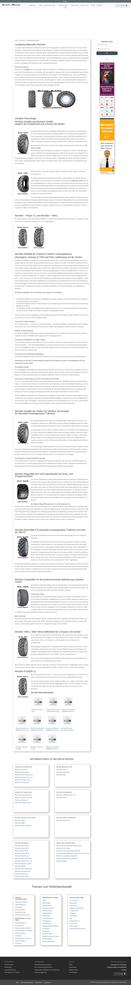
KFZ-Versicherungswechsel (43, 967)
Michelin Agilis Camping (23, 825)
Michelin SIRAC (20, 866)
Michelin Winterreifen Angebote (67, 858)
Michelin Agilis (20, 823)
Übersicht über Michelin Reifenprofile (69, 845)
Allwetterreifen (47, 910)
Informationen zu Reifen (12, 972)
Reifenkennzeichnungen (50, 936)
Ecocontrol (73, 923)
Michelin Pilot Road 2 (22, 856)
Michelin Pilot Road (21, 851)
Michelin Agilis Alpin (63, 820)
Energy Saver (74, 910)
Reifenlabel (8, 967)
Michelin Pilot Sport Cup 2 (24, 777)
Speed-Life (73, 905)
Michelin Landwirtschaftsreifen (66, 856)
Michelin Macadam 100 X (23, 863)
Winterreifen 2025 (50, 5)
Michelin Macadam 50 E (23, 871)
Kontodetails (73, 972)
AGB (17, 982)
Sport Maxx (73, 916)
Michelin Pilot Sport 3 (22, 772)
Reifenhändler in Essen (23, 938)
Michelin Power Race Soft (23, 861)
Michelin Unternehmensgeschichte (68, 851)
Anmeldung (72, 967)
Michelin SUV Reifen (63, 848)
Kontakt (93, 5)
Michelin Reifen (61, 861)
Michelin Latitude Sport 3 (23, 795)
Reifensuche (46, 921)
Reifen (41, 5)
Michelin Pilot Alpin (62, 772)
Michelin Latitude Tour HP (23, 797)
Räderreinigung (20, 904)
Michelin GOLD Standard (23, 869)
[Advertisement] (65, 21)
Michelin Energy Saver (22, 780)
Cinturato (73, 913)
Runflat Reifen (47, 934)
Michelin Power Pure (22, 848)
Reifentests (32, 5)
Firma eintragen (121, 5)
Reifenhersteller (63, 5)
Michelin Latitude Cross (23, 802)
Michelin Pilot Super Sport (24, 775)
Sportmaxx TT (74, 900)
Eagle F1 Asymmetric (77, 908)
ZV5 (71, 918)
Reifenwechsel (47, 939)
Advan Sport (74, 926)
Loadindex (46, 928)
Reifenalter (46, 931)
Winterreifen (46, 903)
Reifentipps (46, 916)
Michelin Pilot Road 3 (22, 845)
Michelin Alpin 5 (61, 769)
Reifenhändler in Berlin (23, 928)
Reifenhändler (47, 913)
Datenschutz (38, 982)
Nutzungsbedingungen (26, 982)
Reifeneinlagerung (40, 972)
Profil (64, 1)
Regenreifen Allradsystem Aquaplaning (47, 970)
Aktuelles (99, 5)
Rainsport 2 (73, 903)
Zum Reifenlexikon (48, 941)
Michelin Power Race (22, 853)
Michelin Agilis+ (20, 820)
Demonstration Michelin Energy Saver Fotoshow (72, 853)
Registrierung (73, 970)
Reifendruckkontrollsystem (43, 964)
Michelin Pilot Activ (21, 874)
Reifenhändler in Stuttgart (24, 930)
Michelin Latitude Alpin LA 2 (65, 795)
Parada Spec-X (75, 921)
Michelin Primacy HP (22, 782)
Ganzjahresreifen (48, 908)
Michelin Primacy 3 (21, 769)
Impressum (47, 982)
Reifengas (18, 907)
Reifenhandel (75, 5)
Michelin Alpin (61, 775)
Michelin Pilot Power (22, 876)
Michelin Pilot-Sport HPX (23, 858)
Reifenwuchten (20, 910)
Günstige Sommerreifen (78, 928)
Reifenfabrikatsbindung (50, 926)
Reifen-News (46, 923)
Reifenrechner (85, 5)
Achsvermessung (21, 902)
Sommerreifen (47, 905)
